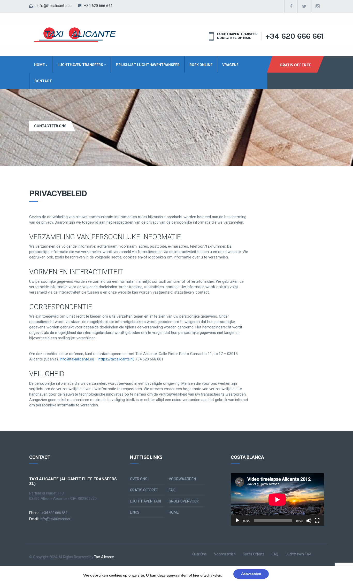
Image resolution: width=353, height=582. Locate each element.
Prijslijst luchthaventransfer (148, 65)
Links (134, 512)
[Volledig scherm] (317, 520)
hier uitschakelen (207, 575)
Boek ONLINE (200, 65)
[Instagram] (317, 6)
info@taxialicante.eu (54, 5)
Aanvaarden (251, 573)
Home (174, 512)
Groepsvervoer (184, 501)
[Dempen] (308, 520)
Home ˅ (41, 65)
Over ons (138, 479)
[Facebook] (291, 6)
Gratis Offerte (295, 65)
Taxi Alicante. (104, 557)
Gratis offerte (144, 490)
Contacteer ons (50, 126)
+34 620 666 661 (98, 5)
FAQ (172, 490)
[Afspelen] (237, 520)
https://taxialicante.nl (115, 359)
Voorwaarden (182, 479)
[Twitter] (304, 6)
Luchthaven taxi (145, 501)
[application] (277, 499)
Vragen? (230, 65)
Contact (43, 81)
